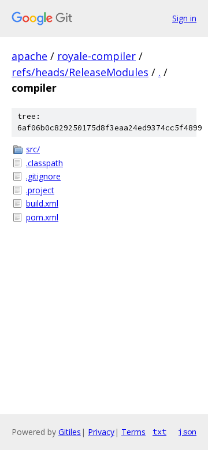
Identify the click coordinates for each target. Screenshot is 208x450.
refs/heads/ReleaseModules (80, 72)
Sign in (184, 18)
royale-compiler (96, 56)
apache (29, 56)
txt (159, 431)
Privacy (101, 431)
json (187, 431)
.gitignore (43, 176)
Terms (133, 431)
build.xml (42, 203)
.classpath (44, 163)
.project (40, 190)
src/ (33, 149)
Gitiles (69, 431)
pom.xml (42, 217)
